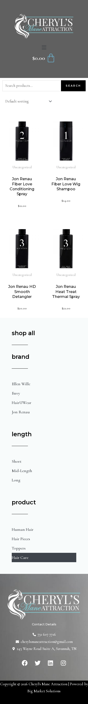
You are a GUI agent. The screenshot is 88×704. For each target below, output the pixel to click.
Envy (16, 393)
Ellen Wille (21, 383)
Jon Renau (21, 411)
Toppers (19, 548)
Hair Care (20, 557)
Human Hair (23, 529)
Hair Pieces (21, 538)
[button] (44, 47)
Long (16, 480)
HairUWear (21, 402)
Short (16, 461)
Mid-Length (22, 470)
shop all (23, 333)
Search (73, 85)
